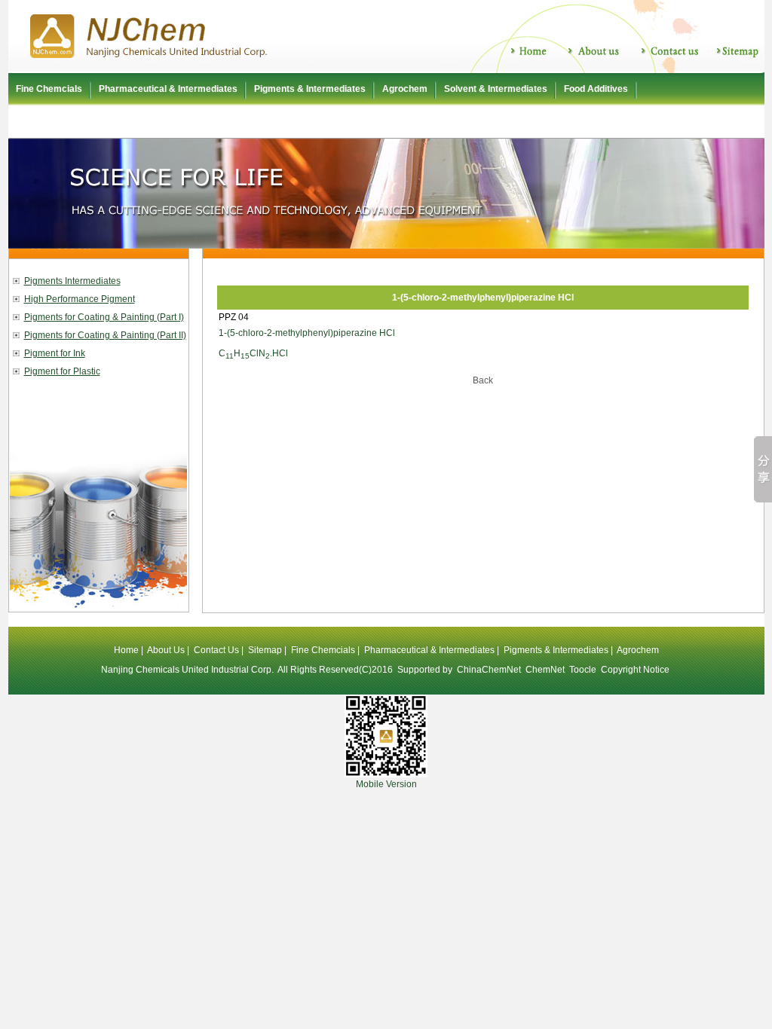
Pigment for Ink (54, 353)
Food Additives (596, 89)
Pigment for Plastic (62, 371)
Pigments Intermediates (72, 281)
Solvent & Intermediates (495, 89)
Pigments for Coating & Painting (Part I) (104, 317)
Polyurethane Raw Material (73, 121)
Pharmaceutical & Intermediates (168, 89)
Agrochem (404, 89)
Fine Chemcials (49, 89)
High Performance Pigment (79, 299)
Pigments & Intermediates (310, 89)
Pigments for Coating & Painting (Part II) (105, 335)
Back (483, 380)
